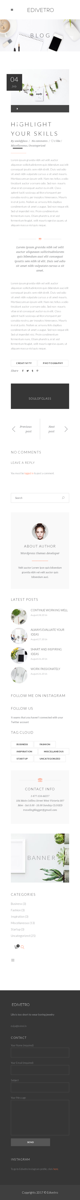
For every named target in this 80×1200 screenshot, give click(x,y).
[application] (40, 108)
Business (22, 744)
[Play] (17, 108)
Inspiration (24, 751)
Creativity (24, 363)
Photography (53, 363)
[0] (16, 947)
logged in (29, 473)
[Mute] (16, 138)
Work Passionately (45, 669)
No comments (40, 141)
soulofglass (21, 141)
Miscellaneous (53, 751)
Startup (22, 758)
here (55, 1169)
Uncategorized (37, 145)
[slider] (18, 145)
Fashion (45, 744)
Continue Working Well (49, 610)
